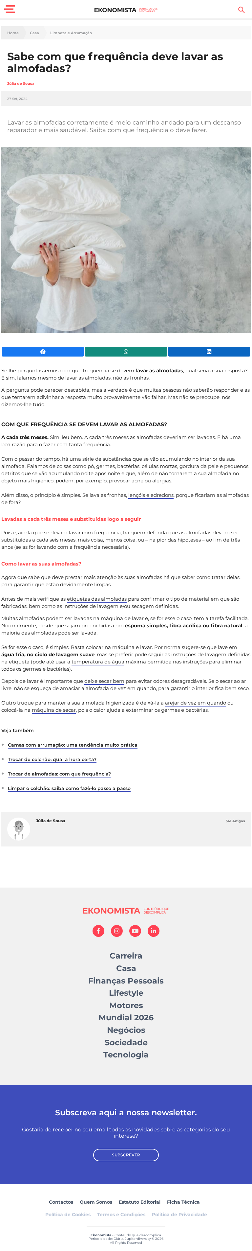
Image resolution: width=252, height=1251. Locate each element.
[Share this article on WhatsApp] (126, 352)
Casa (34, 33)
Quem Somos (96, 1202)
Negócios (126, 1030)
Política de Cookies (68, 1214)
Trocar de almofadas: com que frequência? (59, 774)
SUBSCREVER (126, 1154)
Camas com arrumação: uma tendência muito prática (72, 745)
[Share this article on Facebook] (43, 352)
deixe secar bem (104, 681)
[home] (126, 10)
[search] (241, 10)
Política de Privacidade (179, 1214)
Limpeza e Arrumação (71, 33)
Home (13, 33)
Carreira (126, 956)
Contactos (61, 1202)
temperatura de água (98, 662)
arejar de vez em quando (195, 703)
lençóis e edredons (151, 495)
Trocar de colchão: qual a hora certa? (52, 759)
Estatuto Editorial (139, 1202)
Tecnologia (126, 1054)
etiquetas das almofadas (97, 599)
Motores (126, 1005)
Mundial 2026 (126, 1017)
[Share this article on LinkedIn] (209, 352)
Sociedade (126, 1042)
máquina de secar (54, 710)
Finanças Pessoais (126, 980)
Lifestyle (126, 993)
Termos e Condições (121, 1214)
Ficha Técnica (183, 1202)
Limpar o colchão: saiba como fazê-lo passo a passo (69, 788)
